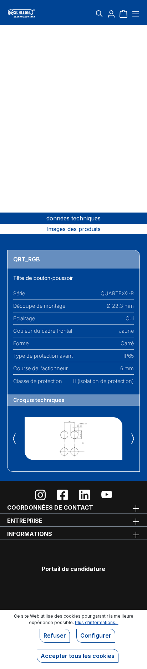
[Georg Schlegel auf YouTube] (107, 495)
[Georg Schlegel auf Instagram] (40, 495)
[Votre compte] (111, 13)
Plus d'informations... (96, 622)
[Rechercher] (99, 13)
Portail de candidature (73, 568)
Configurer (95, 635)
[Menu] (135, 13)
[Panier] (123, 13)
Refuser (55, 635)
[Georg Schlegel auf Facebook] (62, 495)
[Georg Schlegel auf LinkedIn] (85, 495)
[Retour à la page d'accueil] (29, 13)
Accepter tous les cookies (78, 655)
